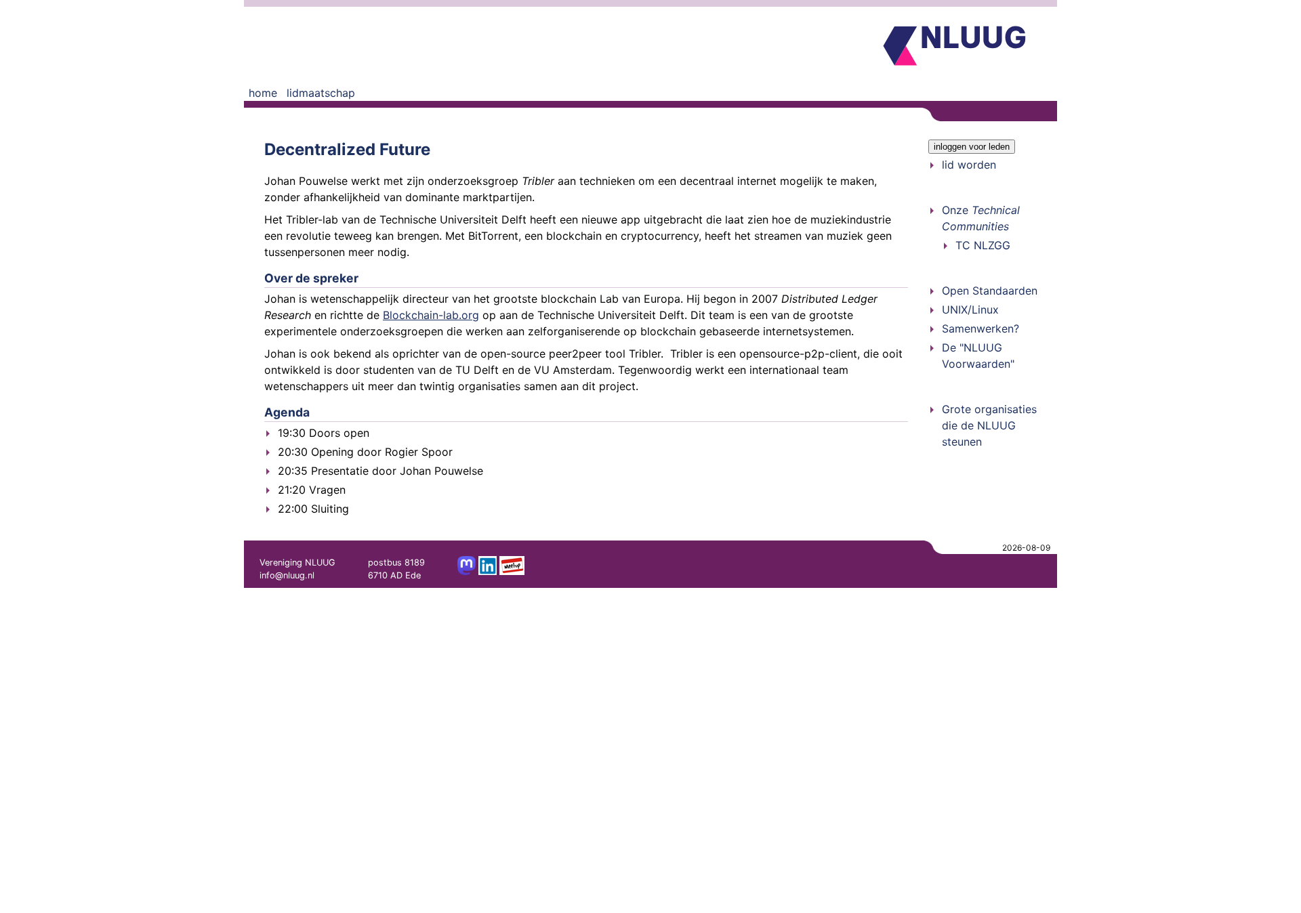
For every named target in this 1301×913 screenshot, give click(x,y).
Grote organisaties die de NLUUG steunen (989, 425)
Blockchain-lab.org (431, 315)
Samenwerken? (980, 328)
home (263, 93)
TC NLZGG (982, 245)
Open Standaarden (989, 290)
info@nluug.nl (287, 575)
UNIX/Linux (970, 309)
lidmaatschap (321, 93)
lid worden (969, 164)
